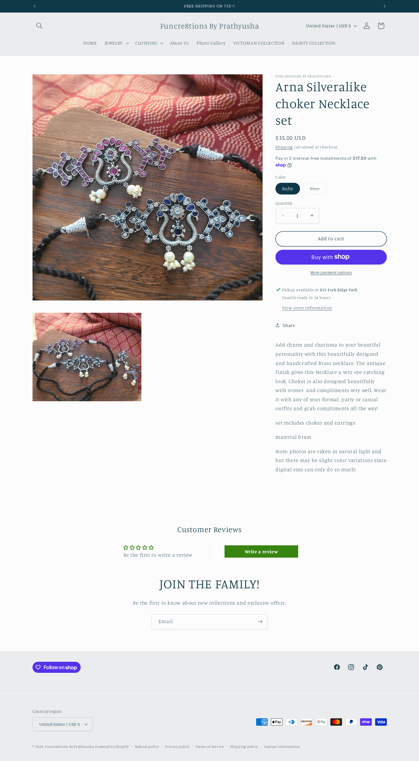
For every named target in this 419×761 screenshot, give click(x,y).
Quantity (283, 203)
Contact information (282, 746)
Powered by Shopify (112, 746)
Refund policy (147, 746)
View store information (307, 307)
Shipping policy (244, 746)
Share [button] (289, 325)
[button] (40, 26)
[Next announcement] (384, 6)
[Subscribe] (260, 621)
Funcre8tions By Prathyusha (69, 746)
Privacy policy (177, 746)
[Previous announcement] (34, 6)
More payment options (331, 272)
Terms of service (210, 746)
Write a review (261, 551)
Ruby (287, 188)
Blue (318, 190)
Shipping (284, 146)
